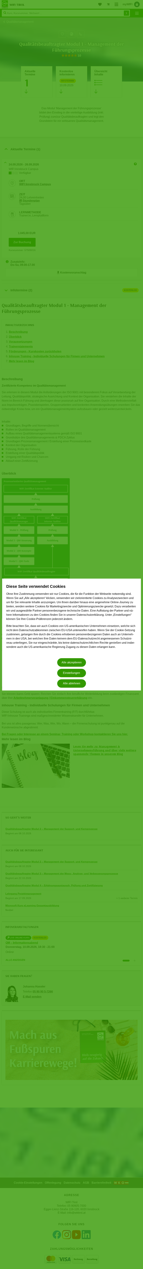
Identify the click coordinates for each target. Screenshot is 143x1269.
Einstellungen (71, 672)
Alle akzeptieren (72, 662)
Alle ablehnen (71, 683)
